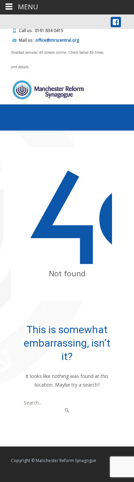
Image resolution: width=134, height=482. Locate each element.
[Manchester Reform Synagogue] (44, 88)
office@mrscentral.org (57, 40)
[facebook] (116, 24)
